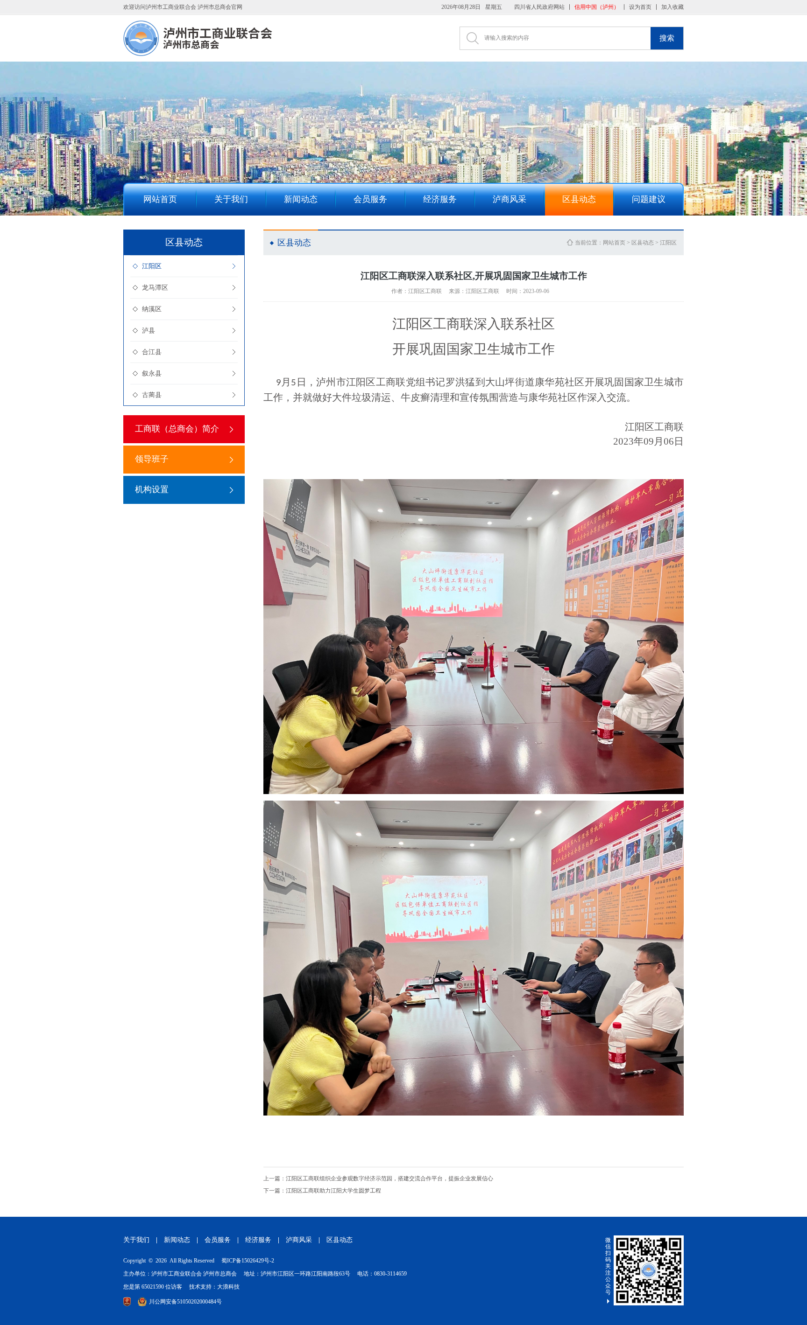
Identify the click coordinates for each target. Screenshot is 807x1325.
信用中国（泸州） (596, 7)
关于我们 (136, 1239)
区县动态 (642, 242)
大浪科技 (228, 1286)
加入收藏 (672, 7)
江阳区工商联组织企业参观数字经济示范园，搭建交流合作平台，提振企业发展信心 (378, 1178)
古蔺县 (152, 394)
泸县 (148, 330)
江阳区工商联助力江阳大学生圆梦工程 (322, 1190)
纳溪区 (152, 309)
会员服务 (218, 1239)
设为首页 (640, 7)
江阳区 (152, 266)
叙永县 (152, 373)
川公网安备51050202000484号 (185, 1301)
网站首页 (614, 242)
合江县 (152, 352)
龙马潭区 (155, 287)
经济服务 (258, 1239)
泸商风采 (299, 1239)
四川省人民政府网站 (539, 7)
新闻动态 (177, 1239)
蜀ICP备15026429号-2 (247, 1260)
